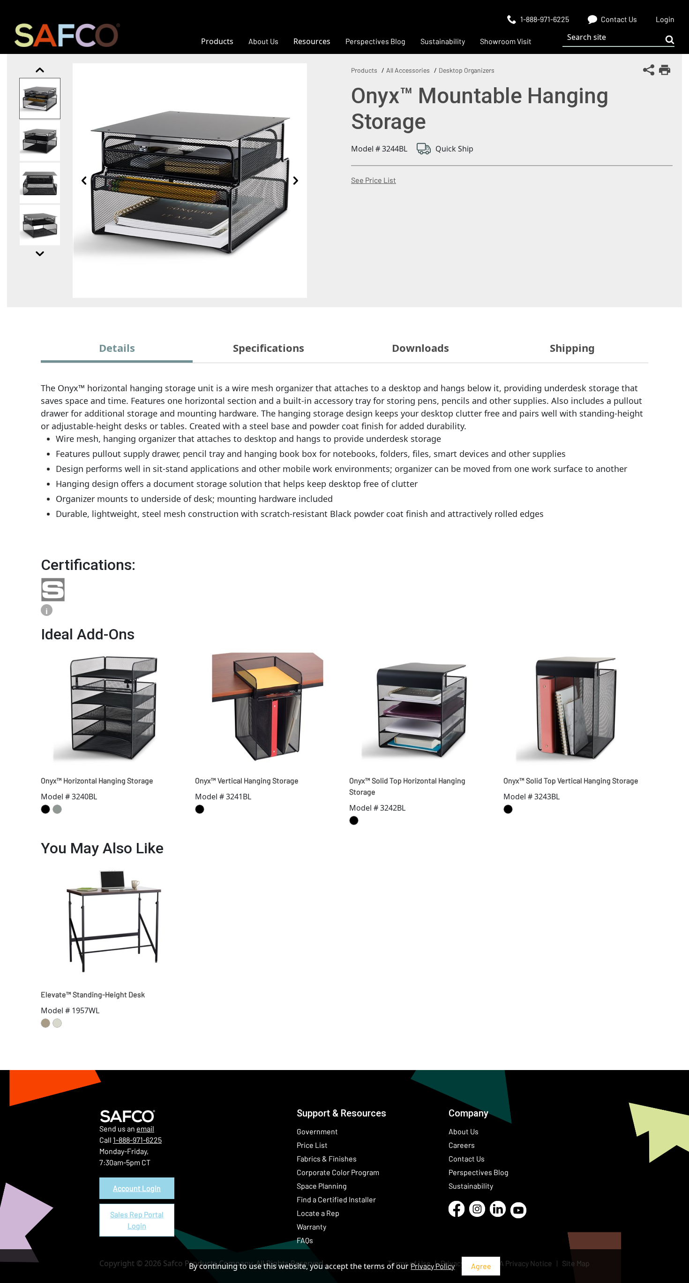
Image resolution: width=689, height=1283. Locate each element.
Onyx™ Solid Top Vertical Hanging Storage (570, 780)
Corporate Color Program (338, 1172)
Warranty (311, 1226)
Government (317, 1131)
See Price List (373, 179)
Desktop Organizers (466, 70)
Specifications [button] (268, 348)
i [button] (46, 611)
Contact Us (467, 1158)
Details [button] (117, 348)
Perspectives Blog (479, 1172)
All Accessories (408, 70)
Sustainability (471, 1185)
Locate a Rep (318, 1212)
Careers (462, 1144)
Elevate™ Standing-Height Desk (93, 994)
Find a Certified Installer (336, 1199)
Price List (312, 1144)
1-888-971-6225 (137, 1139)
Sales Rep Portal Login (137, 1220)
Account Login (137, 1188)
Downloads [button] (420, 348)
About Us (464, 1131)
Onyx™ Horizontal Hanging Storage (97, 780)
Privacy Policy (433, 1265)
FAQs (305, 1240)
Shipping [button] (572, 348)
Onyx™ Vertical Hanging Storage (247, 780)
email (145, 1128)
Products (364, 70)
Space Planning (322, 1185)
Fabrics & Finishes (327, 1158)
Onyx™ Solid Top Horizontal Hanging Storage (407, 786)
